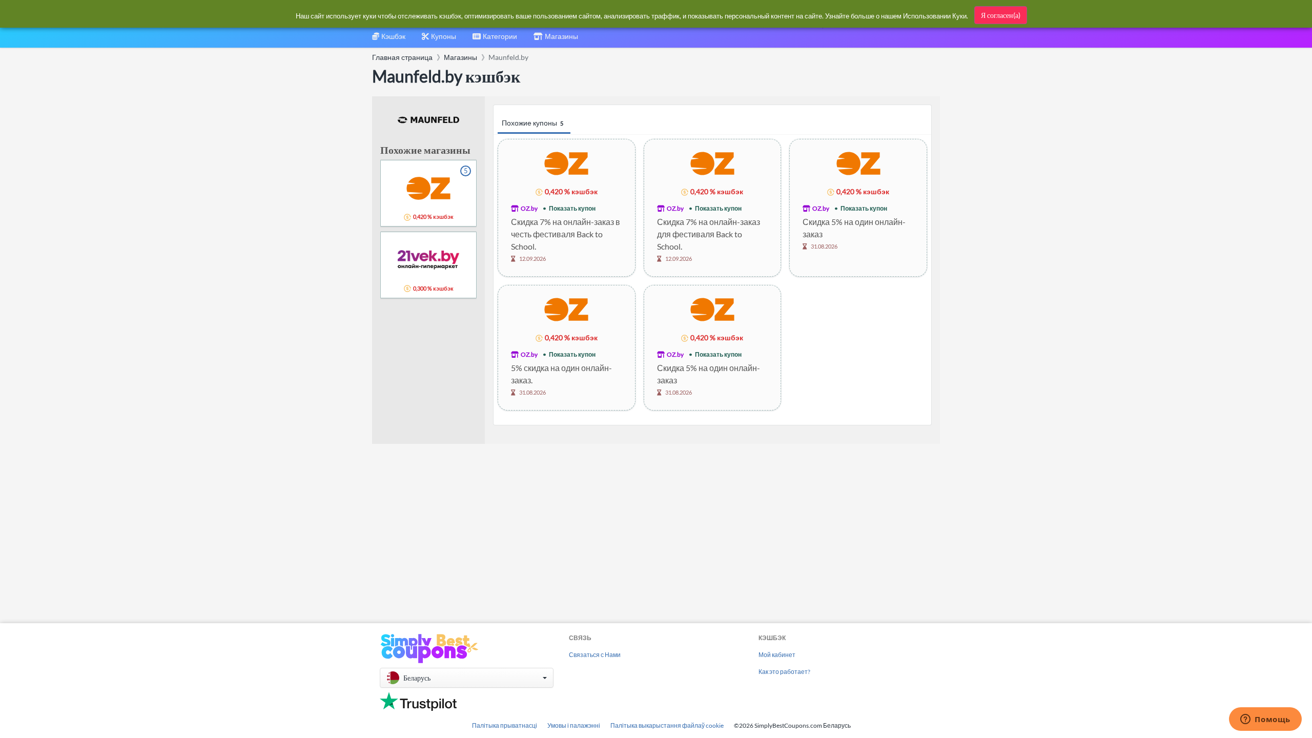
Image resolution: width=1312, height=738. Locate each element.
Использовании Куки (935, 16)
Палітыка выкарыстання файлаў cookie (667, 725)
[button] (467, 678)
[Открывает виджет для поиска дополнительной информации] (1265, 720)
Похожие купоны (532, 122)
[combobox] (495, 40)
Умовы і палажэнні (573, 725)
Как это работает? (784, 671)
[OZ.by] (566, 162)
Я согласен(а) (1000, 15)
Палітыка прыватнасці (504, 725)
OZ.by (529, 208)
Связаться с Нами (595, 655)
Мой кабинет (776, 655)
